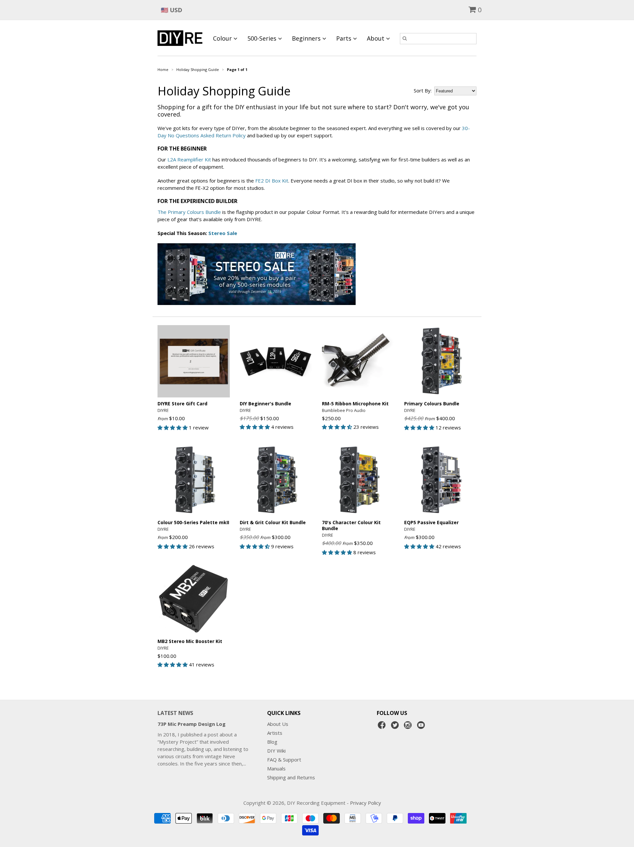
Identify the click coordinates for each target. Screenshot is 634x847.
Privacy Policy (365, 802)
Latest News (175, 713)
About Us (277, 724)
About (376, 38)
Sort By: (423, 90)
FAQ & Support (284, 759)
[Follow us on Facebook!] (383, 726)
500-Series (262, 38)
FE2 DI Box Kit (271, 180)
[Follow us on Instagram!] (409, 726)
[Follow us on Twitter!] (396, 726)
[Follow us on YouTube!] (422, 726)
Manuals (276, 768)
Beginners (307, 38)
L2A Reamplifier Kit (189, 159)
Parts (344, 38)
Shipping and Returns (291, 777)
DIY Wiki (276, 750)
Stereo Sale (222, 233)
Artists (274, 732)
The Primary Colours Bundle (189, 212)
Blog (272, 741)
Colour (223, 38)
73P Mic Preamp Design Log (192, 724)
